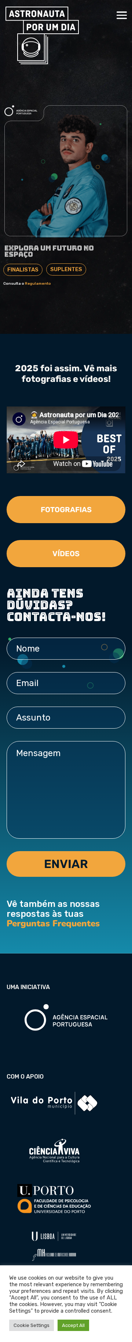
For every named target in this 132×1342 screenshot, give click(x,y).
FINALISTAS (22, 269)
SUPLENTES (66, 269)
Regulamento (38, 283)
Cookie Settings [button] (32, 1325)
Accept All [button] (73, 1325)
